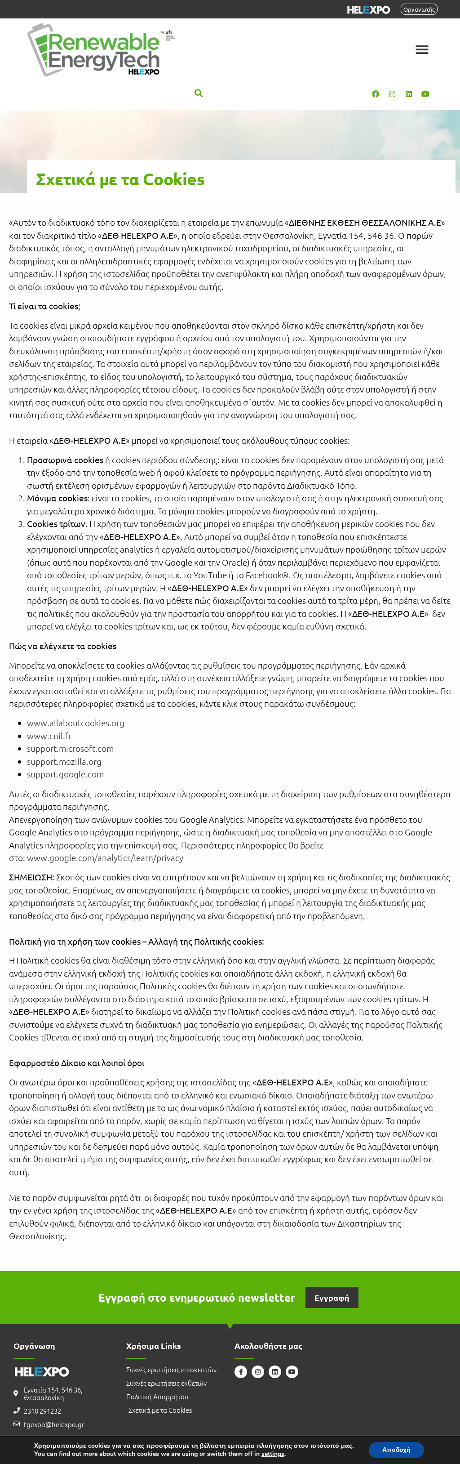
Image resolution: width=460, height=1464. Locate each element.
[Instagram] (392, 94)
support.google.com (65, 773)
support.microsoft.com (70, 748)
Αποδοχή (396, 1450)
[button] (422, 49)
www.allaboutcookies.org (75, 722)
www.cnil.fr (49, 735)
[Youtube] (425, 94)
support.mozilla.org (64, 761)
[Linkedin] (409, 94)
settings (272, 1454)
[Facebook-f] (240, 1372)
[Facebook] (375, 94)
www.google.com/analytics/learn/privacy (105, 857)
